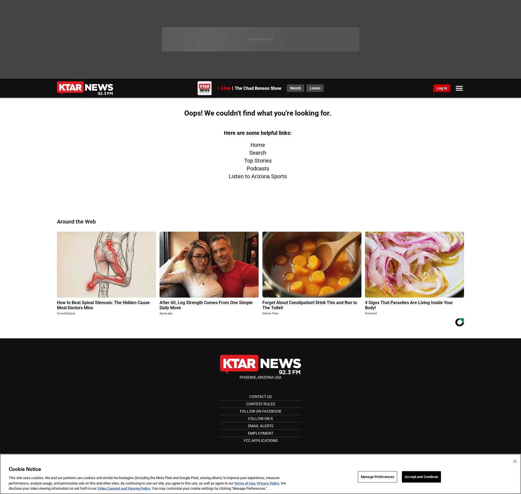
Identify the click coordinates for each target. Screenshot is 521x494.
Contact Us (260, 396)
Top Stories (258, 160)
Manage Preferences (377, 477)
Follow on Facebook (260, 411)
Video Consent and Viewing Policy (123, 488)
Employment (260, 433)
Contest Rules (260, 404)
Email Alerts (260, 426)
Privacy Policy (268, 483)
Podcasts (258, 168)
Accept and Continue (421, 477)
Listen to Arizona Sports (258, 176)
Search (257, 152)
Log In (442, 88)
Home (257, 145)
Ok (515, 461)
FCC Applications (261, 440)
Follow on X (260, 418)
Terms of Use (244, 483)
